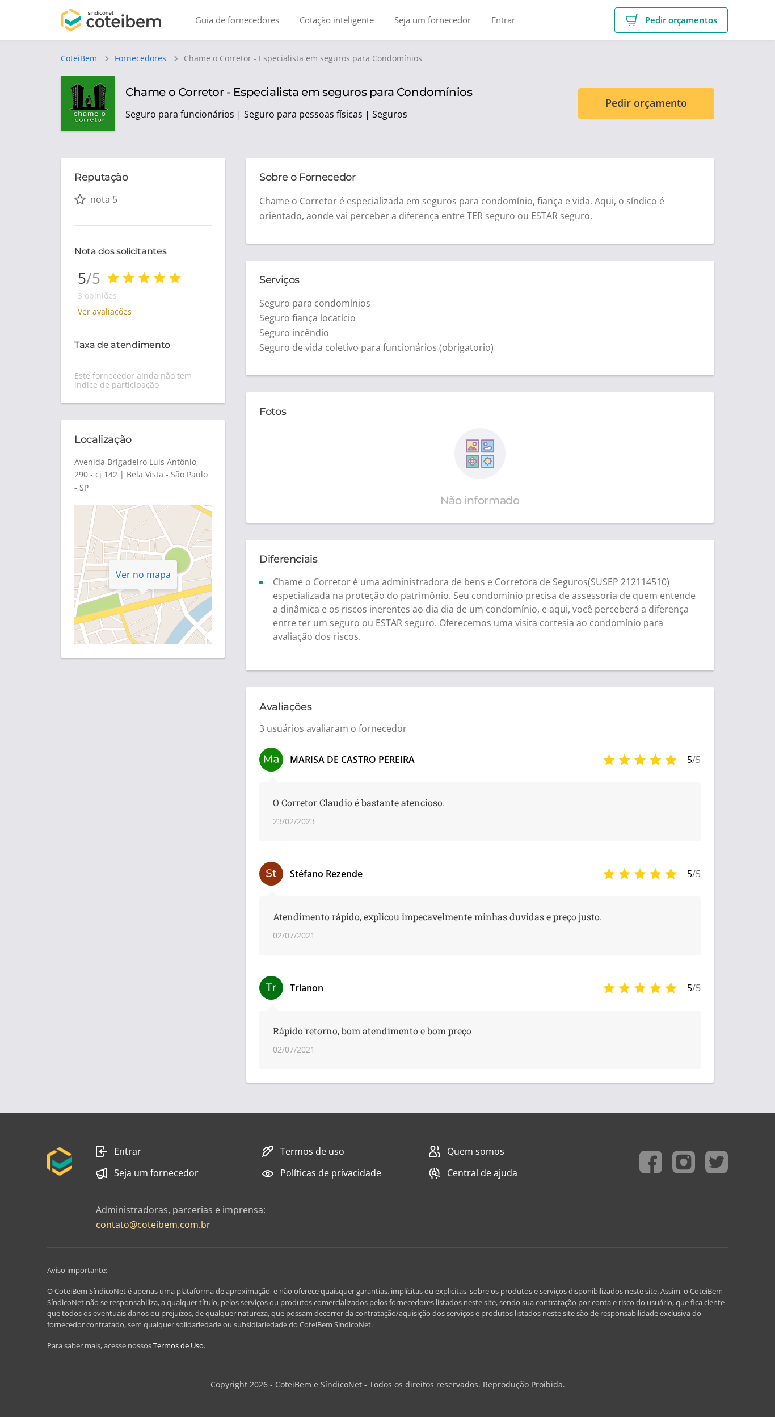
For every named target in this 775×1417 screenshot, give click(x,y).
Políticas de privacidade (330, 1173)
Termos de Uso (178, 1345)
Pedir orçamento (646, 103)
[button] (671, 20)
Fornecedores (140, 58)
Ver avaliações (105, 311)
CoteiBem (79, 58)
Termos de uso (312, 1151)
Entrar (127, 1151)
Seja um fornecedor (156, 1173)
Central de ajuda (482, 1173)
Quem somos (475, 1151)
